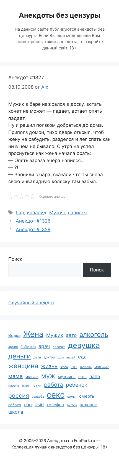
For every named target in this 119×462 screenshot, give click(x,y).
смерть (86, 396)
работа (53, 384)
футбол (72, 405)
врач (44, 346)
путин (36, 385)
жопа (64, 367)
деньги (19, 356)
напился (77, 212)
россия (18, 395)
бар (20, 212)
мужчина (67, 376)
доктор (49, 357)
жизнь (49, 366)
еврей (70, 357)
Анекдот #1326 (33, 221)
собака (14, 405)
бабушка (28, 346)
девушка (84, 345)
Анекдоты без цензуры (59, 15)
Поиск (15, 259)
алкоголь (93, 335)
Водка (14, 335)
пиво (25, 385)
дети (37, 357)
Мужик (57, 212)
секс (55, 395)
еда (82, 357)
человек (88, 404)
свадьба (38, 396)
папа (94, 376)
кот (74, 366)
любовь (86, 367)
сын (39, 404)
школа (15, 412)
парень (13, 385)
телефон (55, 404)
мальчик (101, 367)
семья (71, 396)
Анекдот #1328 (33, 229)
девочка (59, 347)
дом (61, 357)
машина (31, 377)
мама (15, 376)
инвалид (36, 212)
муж (48, 376)
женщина (23, 366)
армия (13, 347)
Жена (33, 334)
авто (71, 335)
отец (82, 376)
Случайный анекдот (31, 302)
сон (28, 404)
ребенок (76, 385)
